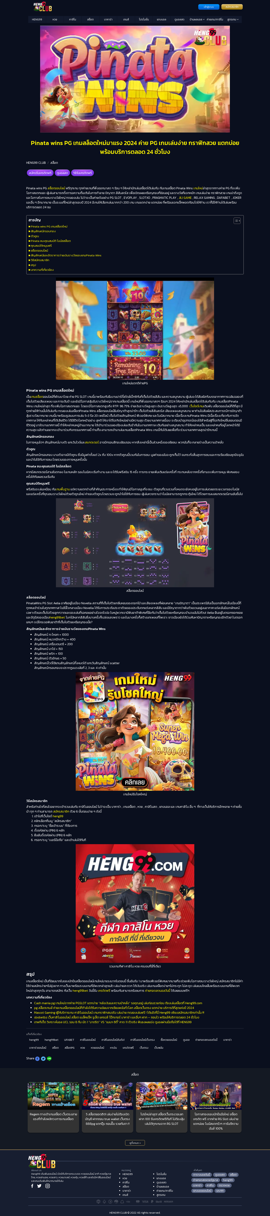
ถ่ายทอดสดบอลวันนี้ (157, 990)
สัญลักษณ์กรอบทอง (43, 231)
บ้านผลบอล (196, 19)
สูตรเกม (232, 19)
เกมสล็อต (37, 396)
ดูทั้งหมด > (135, 1143)
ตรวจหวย (224, 1185)
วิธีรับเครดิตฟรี (82, 172)
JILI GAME (185, 197)
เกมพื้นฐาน (63, 489)
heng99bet (57, 617)
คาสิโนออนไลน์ (88, 1040)
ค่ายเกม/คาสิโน (215, 19)
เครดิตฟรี (104, 990)
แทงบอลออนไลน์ (202, 1191)
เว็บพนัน (158, 1048)
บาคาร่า (108, 19)
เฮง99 (220, 1191)
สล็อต (90, 19)
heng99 (58, 816)
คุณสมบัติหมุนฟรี (41, 245)
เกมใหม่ (198, 188)
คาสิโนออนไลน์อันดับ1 (113, 1040)
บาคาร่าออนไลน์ (37, 1048)
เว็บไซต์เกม (196, 406)
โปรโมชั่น (144, 19)
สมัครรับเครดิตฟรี (40, 172)
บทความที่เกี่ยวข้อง (42, 269)
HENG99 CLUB (36, 162)
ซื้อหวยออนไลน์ (169, 1040)
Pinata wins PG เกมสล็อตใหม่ (49, 226)
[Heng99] (112, 6)
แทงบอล (161, 19)
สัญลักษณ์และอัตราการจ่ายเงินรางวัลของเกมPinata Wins (66, 255)
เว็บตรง (144, 1048)
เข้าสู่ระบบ (209, 7)
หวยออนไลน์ (97, 1048)
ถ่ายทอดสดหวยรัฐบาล (205, 1180)
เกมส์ (126, 19)
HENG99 (37, 19)
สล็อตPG (70, 1048)
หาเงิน (113, 1048)
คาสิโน (72, 19)
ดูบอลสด (179, 19)
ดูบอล (186, 1040)
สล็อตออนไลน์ (56, 188)
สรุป (33, 265)
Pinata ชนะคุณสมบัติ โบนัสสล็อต (51, 241)
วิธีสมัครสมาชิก (40, 260)
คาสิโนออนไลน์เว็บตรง (142, 1040)
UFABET (69, 1040)
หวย (55, 19)
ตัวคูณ (35, 236)
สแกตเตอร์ (92, 442)
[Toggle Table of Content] (235, 220)
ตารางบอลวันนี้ (201, 1175)
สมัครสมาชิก (232, 7)
